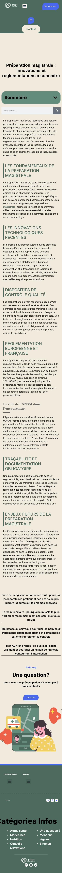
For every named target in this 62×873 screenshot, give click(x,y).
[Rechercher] (57, 110)
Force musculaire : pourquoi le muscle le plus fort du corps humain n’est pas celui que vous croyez (31, 615)
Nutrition (16, 839)
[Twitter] (35, 865)
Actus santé (18, 830)
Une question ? (50, 830)
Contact (31, 29)
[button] (24, 6)
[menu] (31, 20)
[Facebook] (31, 865)
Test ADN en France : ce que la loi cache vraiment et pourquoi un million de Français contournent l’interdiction (31, 649)
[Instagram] (26, 865)
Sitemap (45, 843)
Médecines (17, 835)
